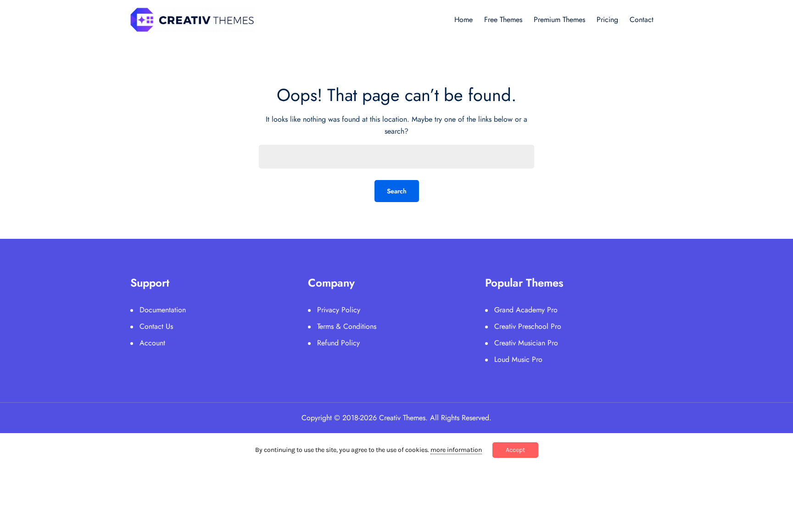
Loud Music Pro (518, 359)
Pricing (607, 19)
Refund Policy (338, 343)
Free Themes (503, 19)
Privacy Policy (338, 309)
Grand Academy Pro (526, 309)
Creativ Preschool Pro (527, 326)
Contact (641, 19)
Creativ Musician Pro (526, 343)
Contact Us (156, 326)
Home (463, 19)
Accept (515, 450)
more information (456, 450)
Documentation (163, 309)
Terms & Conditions (346, 326)
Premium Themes (559, 19)
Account (152, 343)
